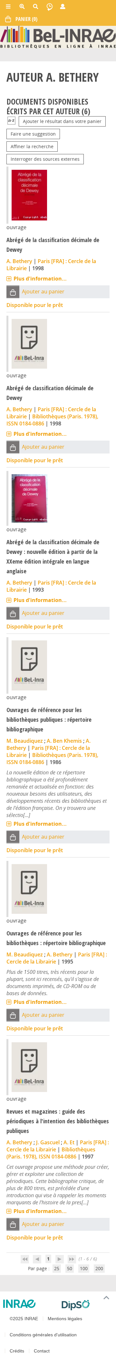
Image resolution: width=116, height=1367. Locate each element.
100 (84, 1268)
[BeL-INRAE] (58, 37)
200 (99, 1268)
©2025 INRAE (24, 1318)
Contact (42, 1350)
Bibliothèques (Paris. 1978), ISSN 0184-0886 (50, 1153)
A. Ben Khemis (64, 740)
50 (69, 1268)
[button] (12, 292)
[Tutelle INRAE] (29, 1304)
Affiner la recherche (32, 146)
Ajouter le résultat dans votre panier (62, 121)
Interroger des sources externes (45, 159)
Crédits (17, 1350)
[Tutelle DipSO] (86, 1305)
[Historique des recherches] (49, 6)
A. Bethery (19, 261)
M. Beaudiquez (24, 740)
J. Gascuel (48, 1142)
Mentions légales (65, 1318)
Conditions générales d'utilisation (43, 1334)
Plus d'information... (40, 278)
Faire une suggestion (33, 134)
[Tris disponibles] (11, 121)
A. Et (68, 1142)
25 (56, 1268)
